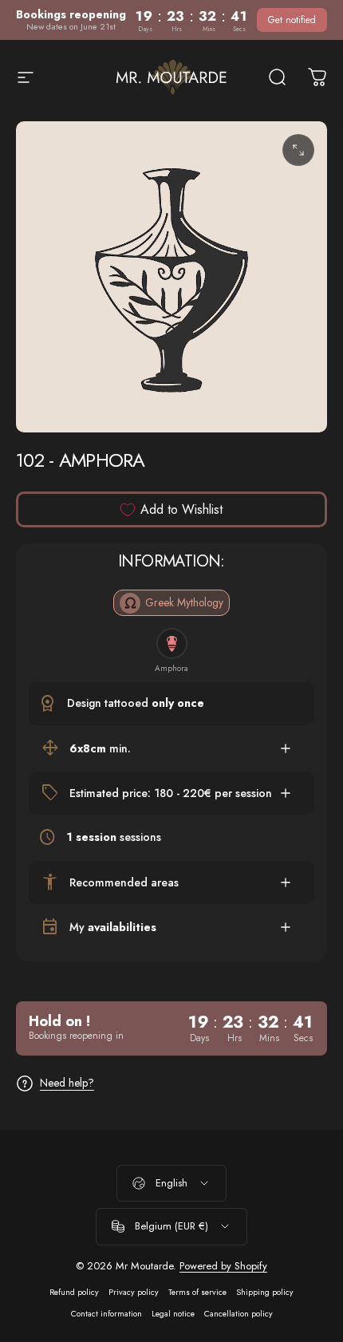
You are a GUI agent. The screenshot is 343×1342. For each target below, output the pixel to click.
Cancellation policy (238, 1314)
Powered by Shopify (223, 1265)
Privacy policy (133, 1292)
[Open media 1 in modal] (298, 150)
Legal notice (173, 1314)
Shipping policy (265, 1292)
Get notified (292, 20)
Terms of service (197, 1292)
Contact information (106, 1314)
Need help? (67, 1083)
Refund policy (74, 1292)
